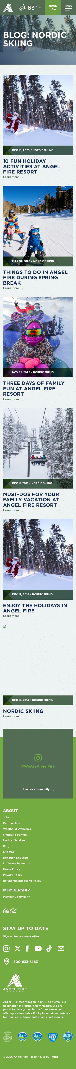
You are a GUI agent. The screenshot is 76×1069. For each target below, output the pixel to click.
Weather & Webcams (17, 828)
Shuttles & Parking (15, 834)
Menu (68, 6)
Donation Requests (16, 857)
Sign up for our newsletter (21, 936)
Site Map (9, 851)
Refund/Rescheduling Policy (22, 880)
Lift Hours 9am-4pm (16, 863)
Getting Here (11, 823)
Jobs (6, 817)
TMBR (54, 1056)
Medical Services (14, 840)
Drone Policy (11, 869)
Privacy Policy (12, 874)
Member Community (16, 896)
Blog (6, 846)
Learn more (11, 177)
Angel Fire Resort (8, 7)
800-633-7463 (25, 962)
